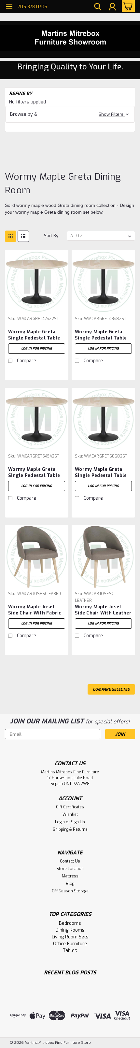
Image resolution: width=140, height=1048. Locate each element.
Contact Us (70, 861)
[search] (98, 7)
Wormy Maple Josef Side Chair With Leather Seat (103, 610)
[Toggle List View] (23, 236)
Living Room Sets (70, 937)
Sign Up (78, 822)
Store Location (70, 868)
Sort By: (51, 235)
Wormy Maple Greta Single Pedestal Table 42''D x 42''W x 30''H (34, 335)
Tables (70, 950)
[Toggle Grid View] (10, 236)
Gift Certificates (70, 807)
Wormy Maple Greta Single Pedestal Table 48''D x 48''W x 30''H (101, 335)
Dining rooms (70, 930)
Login (60, 822)
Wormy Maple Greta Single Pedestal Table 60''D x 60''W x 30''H (101, 472)
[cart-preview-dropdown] (127, 6)
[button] (70, 114)
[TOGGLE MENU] (9, 7)
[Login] (112, 7)
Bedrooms (70, 923)
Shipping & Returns (70, 829)
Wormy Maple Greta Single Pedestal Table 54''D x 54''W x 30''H (34, 472)
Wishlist (70, 814)
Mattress (70, 876)
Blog (70, 883)
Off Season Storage (70, 891)
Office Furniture (70, 944)
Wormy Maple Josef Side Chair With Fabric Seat (35, 610)
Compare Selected (111, 689)
